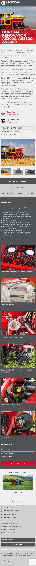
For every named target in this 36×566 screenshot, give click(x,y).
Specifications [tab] (18, 187)
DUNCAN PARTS (8, 517)
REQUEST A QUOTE (9, 134)
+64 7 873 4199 (8, 508)
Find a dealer (8, 529)
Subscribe (18, 544)
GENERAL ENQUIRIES (10, 511)
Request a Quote (18, 463)
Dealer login (8, 533)
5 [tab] (21, 501)
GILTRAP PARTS (8, 514)
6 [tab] (23, 501)
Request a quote (9, 523)
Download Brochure (18, 128)
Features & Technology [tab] (18, 181)
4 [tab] (19, 501)
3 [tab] (16, 501)
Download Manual (18, 131)
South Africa (18, 540)
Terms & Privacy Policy (22, 556)
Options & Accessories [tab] (12, 193)
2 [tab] (14, 501)
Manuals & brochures (11, 526)
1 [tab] (12, 501)
